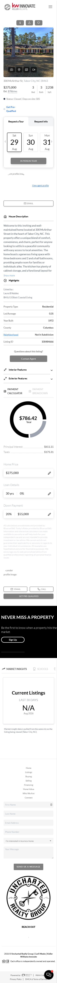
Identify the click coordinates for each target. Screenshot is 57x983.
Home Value (28, 789)
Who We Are (28, 793)
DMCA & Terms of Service (36, 979)
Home (28, 768)
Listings (28, 772)
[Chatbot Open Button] (48, 974)
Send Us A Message (28, 867)
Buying (28, 776)
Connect (28, 797)
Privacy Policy (16, 979)
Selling (29, 781)
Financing (28, 785)
